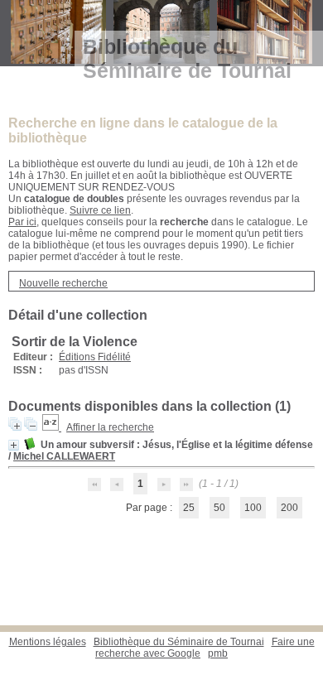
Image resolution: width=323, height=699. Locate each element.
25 (189, 507)
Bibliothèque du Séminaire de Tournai (179, 642)
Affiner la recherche (110, 427)
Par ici (22, 222)
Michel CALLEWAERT (64, 456)
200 (289, 507)
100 (253, 507)
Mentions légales (47, 642)
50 (219, 507)
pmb (218, 653)
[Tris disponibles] (51, 427)
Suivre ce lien (100, 210)
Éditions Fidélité (95, 357)
